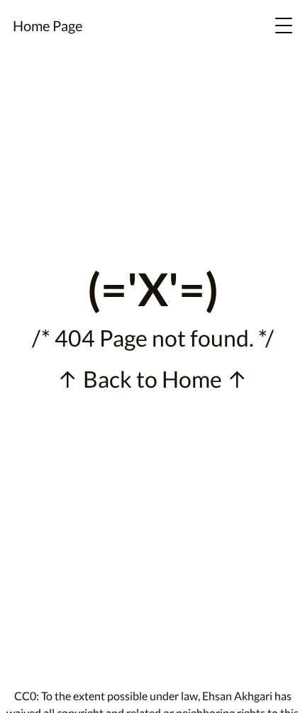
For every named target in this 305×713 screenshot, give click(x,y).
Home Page (47, 25)
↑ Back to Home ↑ (152, 379)
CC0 (25, 695)
